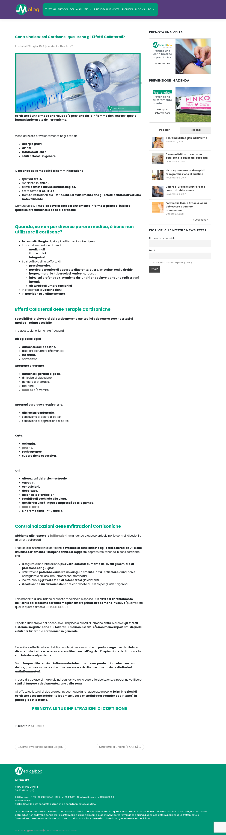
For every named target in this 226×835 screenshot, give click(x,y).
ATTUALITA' (38, 726)
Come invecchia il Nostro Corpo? (41, 747)
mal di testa (31, 507)
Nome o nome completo (162, 238)
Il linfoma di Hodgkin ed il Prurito (186, 138)
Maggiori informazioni (162, 111)
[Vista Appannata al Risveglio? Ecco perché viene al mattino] (157, 175)
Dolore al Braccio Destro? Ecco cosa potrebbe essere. (185, 188)
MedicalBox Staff (62, 46)
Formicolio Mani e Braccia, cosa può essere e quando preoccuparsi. (186, 206)
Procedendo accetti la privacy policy (172, 262)
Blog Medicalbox (33, 830)
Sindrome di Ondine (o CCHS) (118, 747)
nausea (27, 390)
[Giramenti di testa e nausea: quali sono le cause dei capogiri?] (157, 159)
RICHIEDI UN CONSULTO (136, 9)
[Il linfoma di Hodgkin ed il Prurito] (157, 142)
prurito (27, 448)
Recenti (196, 130)
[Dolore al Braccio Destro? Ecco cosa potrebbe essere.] (157, 191)
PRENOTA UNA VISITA (106, 9)
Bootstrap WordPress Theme (61, 830)
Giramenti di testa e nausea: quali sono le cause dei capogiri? (187, 156)
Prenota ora (162, 63)
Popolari (164, 130)
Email (152, 250)
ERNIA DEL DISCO (56, 607)
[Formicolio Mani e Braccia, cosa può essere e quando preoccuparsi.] (157, 207)
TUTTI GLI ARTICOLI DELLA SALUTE (66, 9)
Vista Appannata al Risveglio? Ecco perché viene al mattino (185, 172)
